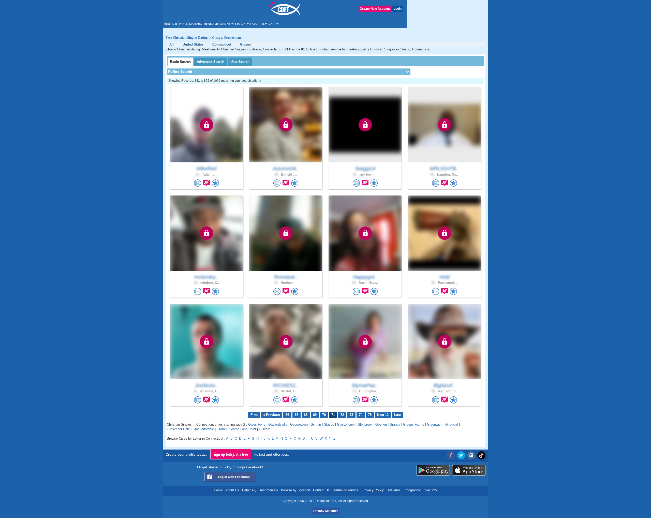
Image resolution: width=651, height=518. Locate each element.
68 (305, 415)
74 (360, 415)
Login (398, 8)
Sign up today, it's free (231, 454)
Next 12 (383, 415)
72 (342, 415)
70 (324, 415)
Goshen (381, 424)
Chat (272, 23)
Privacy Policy (373, 490)
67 (296, 415)
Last (397, 415)
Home (218, 490)
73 (351, 415)
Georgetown (299, 424)
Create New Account (375, 8)
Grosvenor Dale (178, 429)
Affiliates (394, 490)
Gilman (315, 424)
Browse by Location (295, 490)
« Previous (271, 415)
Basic (180, 62)
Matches (195, 23)
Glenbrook (365, 424)
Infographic (413, 490)
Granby (395, 424)
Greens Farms (413, 424)
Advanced (210, 62)
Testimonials (268, 490)
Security (431, 490)
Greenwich (434, 424)
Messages (170, 23)
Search (240, 23)
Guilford (264, 429)
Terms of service (346, 490)
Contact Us (321, 490)
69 (315, 415)
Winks (183, 23)
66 (287, 415)
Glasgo (329, 424)
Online (225, 23)
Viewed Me (210, 23)
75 (370, 415)
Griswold (451, 424)
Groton (222, 429)
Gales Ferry (256, 424)
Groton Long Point (242, 429)
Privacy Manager (325, 511)
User (239, 62)
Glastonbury (346, 424)
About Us (232, 490)
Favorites (257, 23)
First (254, 415)
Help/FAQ (249, 490)
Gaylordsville (277, 424)
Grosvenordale (203, 429)
